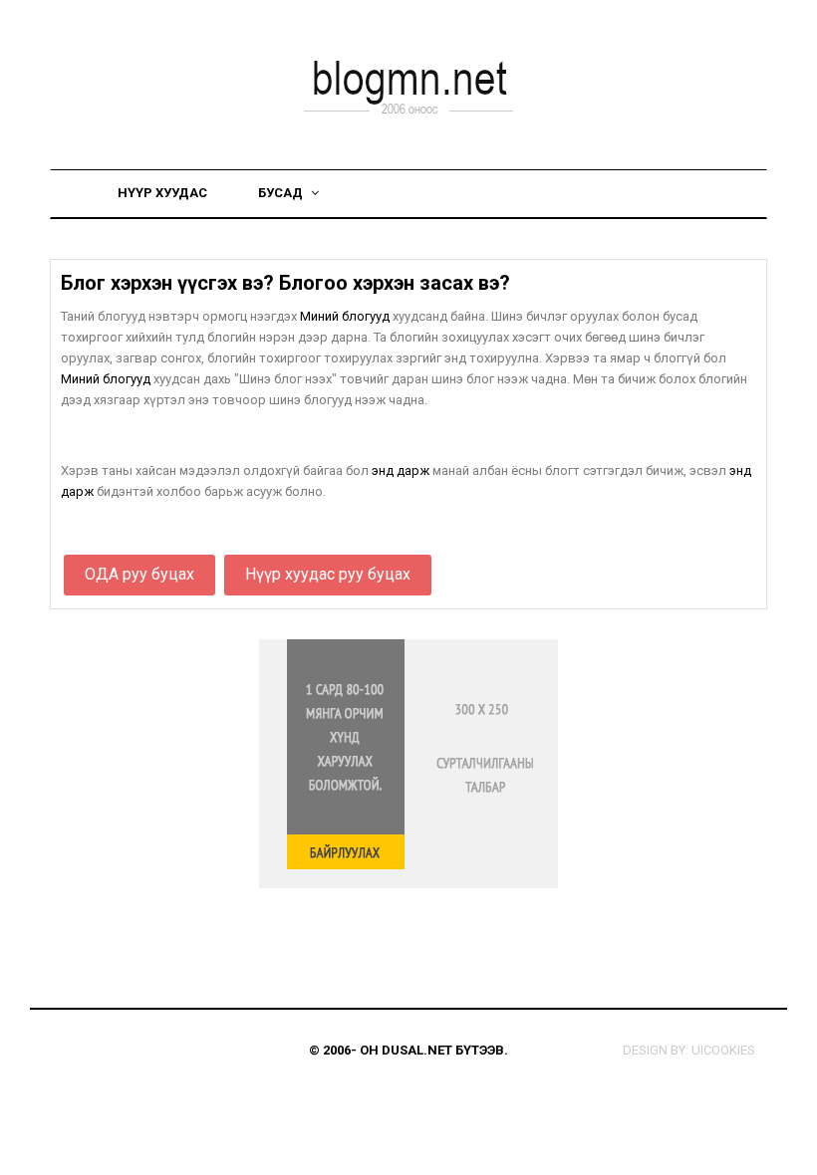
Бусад (282, 192)
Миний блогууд (345, 316)
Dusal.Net (417, 1050)
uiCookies (723, 1050)
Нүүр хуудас (162, 192)
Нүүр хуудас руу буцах (327, 574)
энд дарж (400, 470)
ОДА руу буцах (139, 574)
